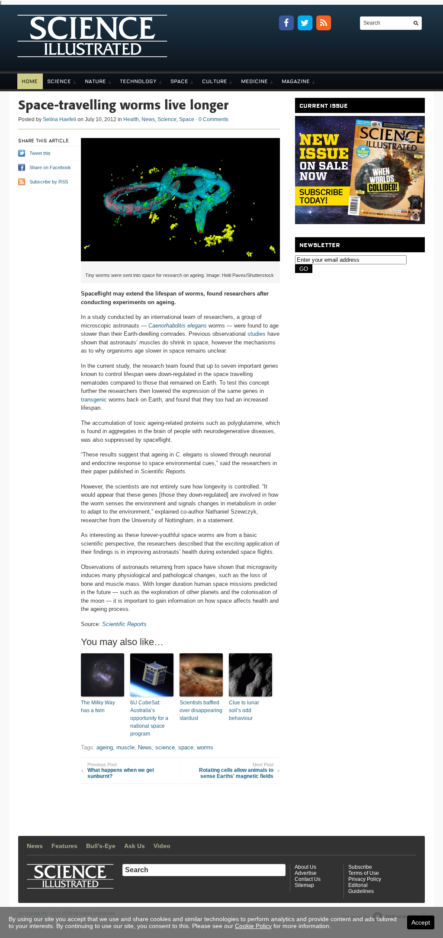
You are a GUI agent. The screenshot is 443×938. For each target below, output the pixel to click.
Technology (138, 81)
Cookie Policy (253, 925)
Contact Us (308, 879)
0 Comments (213, 119)
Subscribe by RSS (48, 181)
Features (64, 845)
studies (256, 334)
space (185, 747)
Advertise (306, 873)
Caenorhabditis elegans (177, 325)
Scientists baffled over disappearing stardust (201, 710)
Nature (95, 81)
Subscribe (360, 867)
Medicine (254, 81)
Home (30, 81)
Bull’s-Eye (101, 845)
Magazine (296, 81)
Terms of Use (363, 873)
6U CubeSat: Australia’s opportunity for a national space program (149, 718)
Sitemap (304, 885)
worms (205, 747)
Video (162, 845)
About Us (305, 867)
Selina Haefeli (59, 119)
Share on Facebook (50, 167)
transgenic (94, 399)
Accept (420, 922)
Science (59, 81)
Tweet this (40, 153)
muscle (125, 747)
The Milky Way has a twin (98, 706)
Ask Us (134, 845)
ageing (104, 747)
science (165, 747)
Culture (214, 81)
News (148, 119)
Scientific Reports (124, 624)
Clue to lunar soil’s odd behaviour (244, 710)
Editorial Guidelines (361, 888)
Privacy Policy (364, 879)
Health (131, 119)
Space (179, 81)
